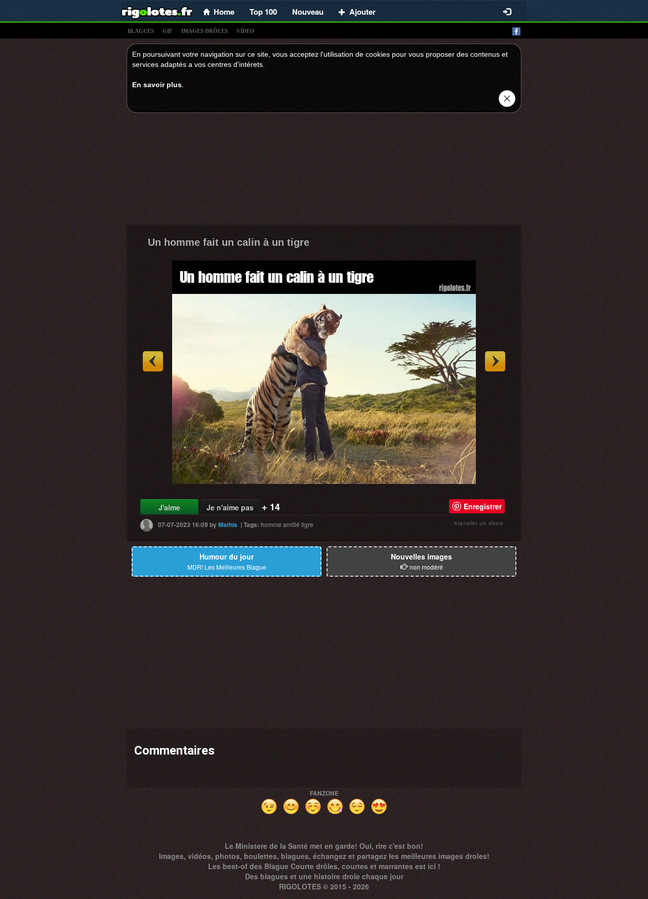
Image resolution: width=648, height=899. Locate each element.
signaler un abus (478, 523)
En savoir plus (157, 85)
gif (168, 31)
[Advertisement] (324, 171)
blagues (141, 31)
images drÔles (204, 31)
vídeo (245, 31)
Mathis (227, 524)
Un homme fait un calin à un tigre (228, 242)
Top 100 (263, 11)
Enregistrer (483, 506)
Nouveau (307, 11)
